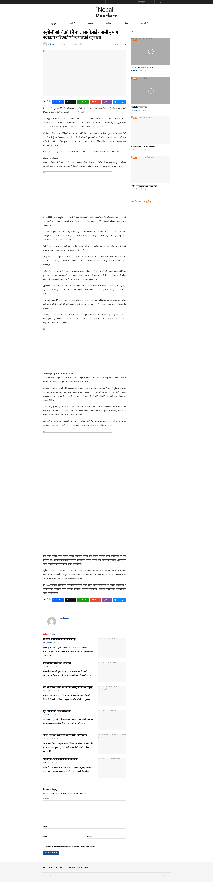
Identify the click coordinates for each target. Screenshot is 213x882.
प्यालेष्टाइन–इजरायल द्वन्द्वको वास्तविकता (60, 759)
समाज (90, 23)
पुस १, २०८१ (59, 691)
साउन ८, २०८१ (55, 715)
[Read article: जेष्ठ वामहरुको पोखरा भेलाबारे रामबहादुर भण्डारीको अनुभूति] (112, 696)
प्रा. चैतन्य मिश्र (134, 71)
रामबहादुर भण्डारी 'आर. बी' (49, 691)
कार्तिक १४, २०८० (143, 110)
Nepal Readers (51, 876)
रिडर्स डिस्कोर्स (71, 867)
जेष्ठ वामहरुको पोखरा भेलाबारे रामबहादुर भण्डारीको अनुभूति (68, 687)
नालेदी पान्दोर (134, 189)
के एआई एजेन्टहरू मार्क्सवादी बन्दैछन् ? (59, 639)
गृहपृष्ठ (53, 23)
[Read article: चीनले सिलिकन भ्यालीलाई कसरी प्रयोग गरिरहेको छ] (112, 744)
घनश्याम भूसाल (46, 715)
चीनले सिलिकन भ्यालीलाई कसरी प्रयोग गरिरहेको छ (65, 735)
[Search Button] (152, 2)
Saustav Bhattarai (74, 876)
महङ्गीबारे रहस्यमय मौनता (139, 107)
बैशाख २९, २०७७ (63, 44)
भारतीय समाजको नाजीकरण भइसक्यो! (143, 146)
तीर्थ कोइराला (46, 667)
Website (89, 836)
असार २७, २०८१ (54, 739)
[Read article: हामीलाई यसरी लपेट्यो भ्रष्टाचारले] (112, 672)
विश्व (126, 23)
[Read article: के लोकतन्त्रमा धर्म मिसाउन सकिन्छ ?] (150, 51)
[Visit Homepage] (106, 11)
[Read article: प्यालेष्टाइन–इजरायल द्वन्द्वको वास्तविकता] (112, 768)
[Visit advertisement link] (84, 609)
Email (45, 836)
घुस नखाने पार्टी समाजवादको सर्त (57, 711)
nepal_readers (47, 643)
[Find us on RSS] (169, 876)
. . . (161, 23)
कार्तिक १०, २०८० (144, 189)
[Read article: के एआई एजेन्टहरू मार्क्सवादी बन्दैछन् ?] (112, 648)
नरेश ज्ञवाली (134, 110)
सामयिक (80, 44)
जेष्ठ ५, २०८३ (56, 643)
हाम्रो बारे (86, 867)
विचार (134, 40)
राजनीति (72, 23)
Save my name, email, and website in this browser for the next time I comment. (70, 846)
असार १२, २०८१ (54, 763)
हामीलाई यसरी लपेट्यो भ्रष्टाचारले (57, 663)
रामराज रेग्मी (46, 763)
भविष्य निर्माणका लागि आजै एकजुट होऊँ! (144, 186)
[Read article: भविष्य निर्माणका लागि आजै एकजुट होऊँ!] (150, 169)
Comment (47, 798)
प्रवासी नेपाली (62, 867)
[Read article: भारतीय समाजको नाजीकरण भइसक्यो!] (150, 130)
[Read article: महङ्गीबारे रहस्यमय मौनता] (150, 90)
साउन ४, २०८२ (54, 667)
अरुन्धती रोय (134, 150)
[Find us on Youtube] (166, 876)
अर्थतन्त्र (109, 23)
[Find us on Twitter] (163, 876)
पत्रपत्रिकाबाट (51, 44)
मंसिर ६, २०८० (143, 71)
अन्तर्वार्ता (144, 23)
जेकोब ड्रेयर (45, 739)
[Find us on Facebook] (160, 876)
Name (45, 826)
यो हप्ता (71, 44)
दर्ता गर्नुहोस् (167, 2)
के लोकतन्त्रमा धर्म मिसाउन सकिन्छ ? (142, 67)
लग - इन (159, 2)
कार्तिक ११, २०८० (143, 150)
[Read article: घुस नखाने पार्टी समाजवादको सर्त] (112, 720)
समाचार (75, 44)
